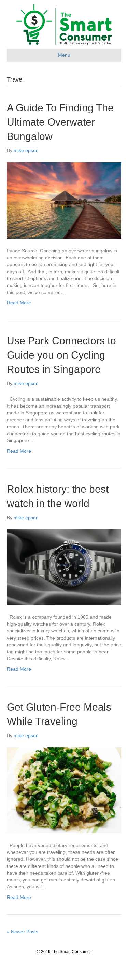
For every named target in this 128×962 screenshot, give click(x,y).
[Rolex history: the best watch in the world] (64, 567)
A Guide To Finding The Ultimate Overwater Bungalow (60, 122)
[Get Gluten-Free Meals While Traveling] (64, 790)
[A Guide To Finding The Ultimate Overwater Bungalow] (64, 200)
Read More (19, 302)
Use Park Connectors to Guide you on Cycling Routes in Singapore (61, 355)
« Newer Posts (22, 931)
